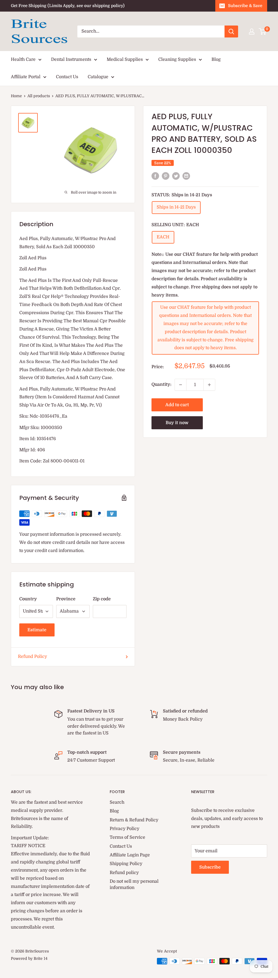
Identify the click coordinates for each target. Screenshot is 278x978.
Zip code (102, 599)
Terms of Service (127, 837)
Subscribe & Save (245, 5)
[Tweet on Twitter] (176, 176)
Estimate (36, 629)
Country (28, 599)
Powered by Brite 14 (29, 958)
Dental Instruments (71, 59)
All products (38, 96)
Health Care (23, 59)
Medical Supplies (125, 59)
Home (16, 96)
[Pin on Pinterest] (165, 176)
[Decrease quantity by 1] (180, 384)
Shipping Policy (126, 863)
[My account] (251, 31)
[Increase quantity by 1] (209, 384)
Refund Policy (32, 656)
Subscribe (210, 867)
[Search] (231, 31)
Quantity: (161, 384)
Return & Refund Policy (134, 820)
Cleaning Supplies (177, 59)
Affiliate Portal (25, 76)
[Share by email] (186, 176)
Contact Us (67, 76)
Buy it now (177, 422)
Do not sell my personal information (134, 884)
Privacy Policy (124, 828)
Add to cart (177, 404)
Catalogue (98, 76)
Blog (216, 59)
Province (65, 599)
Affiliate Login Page (130, 855)
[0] (262, 31)
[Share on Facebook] (155, 176)
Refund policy (124, 872)
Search (117, 802)
